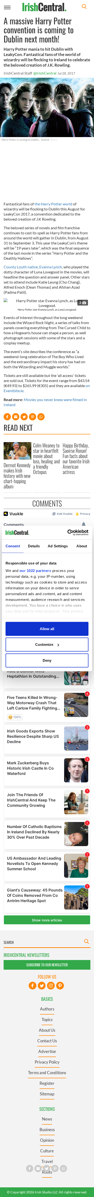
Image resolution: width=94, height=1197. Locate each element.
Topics (47, 1019)
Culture (47, 1150)
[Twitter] (42, 985)
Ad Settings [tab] (58, 546)
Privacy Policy (47, 1062)
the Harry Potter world (53, 204)
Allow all (47, 628)
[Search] (84, 7)
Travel (47, 1161)
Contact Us (47, 1040)
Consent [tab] (13, 546)
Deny (47, 660)
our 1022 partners (35, 571)
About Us (47, 1030)
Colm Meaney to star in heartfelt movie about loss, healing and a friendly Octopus (46, 458)
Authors (47, 1008)
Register (47, 1083)
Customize (44, 644)
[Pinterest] (60, 985)
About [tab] (81, 546)
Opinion (47, 1140)
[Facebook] (32, 985)
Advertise (47, 1051)
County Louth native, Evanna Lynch (33, 266)
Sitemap (47, 1093)
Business (47, 1129)
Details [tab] (34, 546)
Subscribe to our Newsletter (47, 964)
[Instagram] (51, 985)
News (47, 1118)
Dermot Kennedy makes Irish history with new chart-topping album (17, 475)
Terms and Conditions (47, 1072)
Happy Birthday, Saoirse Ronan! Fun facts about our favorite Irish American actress (76, 458)
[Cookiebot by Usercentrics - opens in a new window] (67, 532)
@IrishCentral (44, 73)
